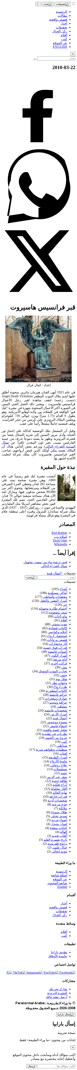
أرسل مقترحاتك (56, 997)
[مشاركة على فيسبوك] (38, 147)
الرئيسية (61, 871)
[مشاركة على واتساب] (38, 222)
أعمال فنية (54, 573)
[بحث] (48, 4)
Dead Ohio (60, 540)
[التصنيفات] (62, 4)
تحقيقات (61, 911)
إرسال (31, 1066)
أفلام (64, 932)
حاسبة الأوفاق (57, 956)
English (62, 887)
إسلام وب (60, 537)
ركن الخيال (59, 915)
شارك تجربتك (58, 989)
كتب (64, 935)
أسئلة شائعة (59, 875)
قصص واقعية (58, 907)
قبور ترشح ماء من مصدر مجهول (45, 562)
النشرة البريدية (57, 993)
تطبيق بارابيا (59, 952)
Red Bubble (59, 533)
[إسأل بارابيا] (65, 1014)
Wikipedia (60, 544)
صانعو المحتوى (57, 883)
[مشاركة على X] (38, 297)
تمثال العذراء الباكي (54, 566)
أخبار (64, 903)
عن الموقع (60, 879)
